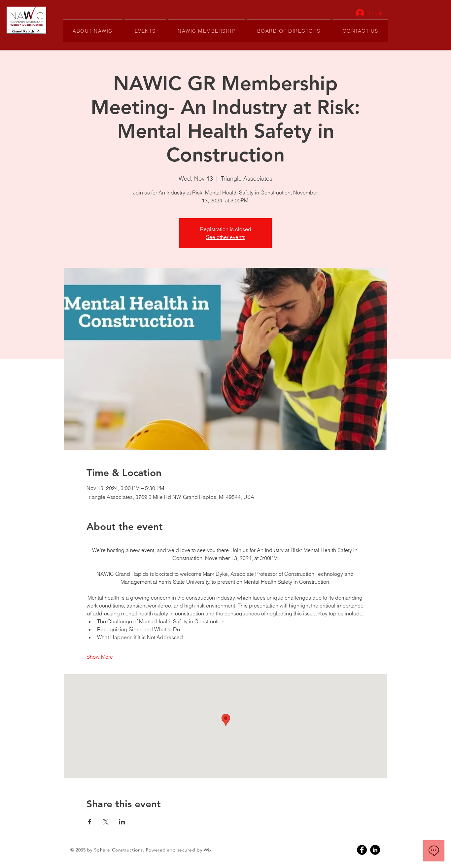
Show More (100, 656)
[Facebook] (362, 850)
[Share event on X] (106, 821)
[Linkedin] (375, 850)
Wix (208, 850)
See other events (225, 237)
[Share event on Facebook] (90, 821)
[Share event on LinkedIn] (122, 821)
